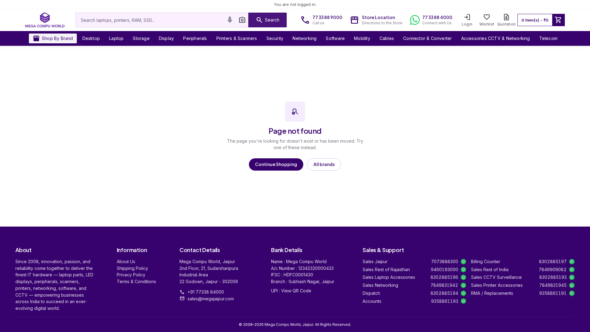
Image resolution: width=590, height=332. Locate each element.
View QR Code (296, 290)
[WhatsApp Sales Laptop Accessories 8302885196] (463, 277)
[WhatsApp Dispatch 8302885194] (463, 293)
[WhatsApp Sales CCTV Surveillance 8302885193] (572, 277)
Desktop (91, 38)
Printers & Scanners (236, 38)
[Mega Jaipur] (45, 20)
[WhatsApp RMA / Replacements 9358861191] (572, 293)
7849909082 (553, 269)
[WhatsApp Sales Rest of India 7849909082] (572, 269)
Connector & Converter (427, 38)
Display (166, 38)
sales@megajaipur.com (210, 298)
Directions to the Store (382, 23)
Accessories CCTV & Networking (495, 38)
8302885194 (444, 293)
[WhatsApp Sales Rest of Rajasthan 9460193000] (463, 269)
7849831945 (553, 285)
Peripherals (195, 38)
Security (275, 38)
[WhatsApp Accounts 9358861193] (463, 301)
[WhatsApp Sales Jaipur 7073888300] (463, 261)
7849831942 (444, 285)
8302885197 (553, 261)
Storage (141, 38)
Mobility (362, 38)
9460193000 (444, 269)
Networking (305, 38)
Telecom (548, 38)
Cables (387, 38)
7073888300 (444, 261)
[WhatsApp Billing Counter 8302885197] (572, 261)
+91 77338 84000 (205, 291)
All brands (324, 164)
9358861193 (444, 301)
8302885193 (553, 277)
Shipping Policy (132, 268)
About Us (126, 261)
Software (335, 38)
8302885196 (444, 277)
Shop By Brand (53, 38)
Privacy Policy (131, 274)
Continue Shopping (276, 164)
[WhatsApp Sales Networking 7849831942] (463, 285)
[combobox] (150, 20)
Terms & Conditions (136, 281)
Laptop (116, 38)
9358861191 (553, 293)
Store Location (378, 17)
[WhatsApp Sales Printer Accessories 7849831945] (572, 285)
